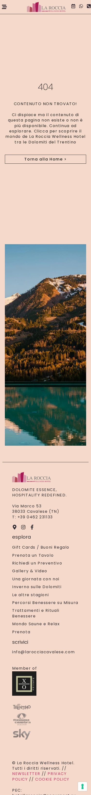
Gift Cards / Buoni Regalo (40, 547)
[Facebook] (32, 527)
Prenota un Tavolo (33, 555)
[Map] (14, 527)
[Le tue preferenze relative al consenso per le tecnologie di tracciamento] (82, 786)
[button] (4, 7)
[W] (81, 7)
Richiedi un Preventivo (37, 563)
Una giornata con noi (35, 579)
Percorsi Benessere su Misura (45, 602)
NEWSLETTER (27, 773)
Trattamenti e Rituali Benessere (35, 613)
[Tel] (89, 7)
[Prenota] (73, 7)
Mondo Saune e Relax (36, 624)
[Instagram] (23, 527)
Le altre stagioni (30, 595)
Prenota (21, 632)
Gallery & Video (29, 571)
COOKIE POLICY (52, 779)
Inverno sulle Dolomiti (36, 587)
